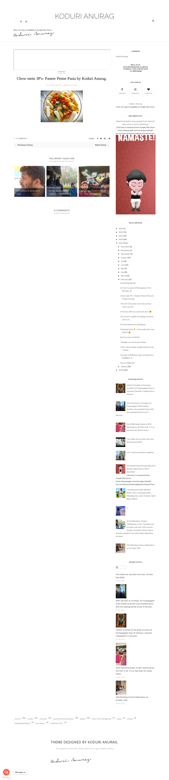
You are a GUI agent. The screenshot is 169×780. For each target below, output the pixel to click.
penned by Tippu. (56, 723)
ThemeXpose (16, 778)
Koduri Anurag (84, 16)
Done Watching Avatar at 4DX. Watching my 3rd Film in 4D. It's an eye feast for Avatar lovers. (141, 427)
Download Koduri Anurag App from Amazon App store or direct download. (141, 469)
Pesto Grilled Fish (127, 363)
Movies (82, 719)
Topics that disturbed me (101, 719)
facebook (122, 93)
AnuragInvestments (22, 723)
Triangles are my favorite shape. (133, 342)
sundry (30, 719)
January (124, 366)
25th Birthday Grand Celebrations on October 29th (132, 698)
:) (127, 508)
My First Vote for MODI (130, 337)
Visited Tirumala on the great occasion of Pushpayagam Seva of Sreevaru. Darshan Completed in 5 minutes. (134, 633)
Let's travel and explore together (140, 452)
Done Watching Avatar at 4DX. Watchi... (93, 192)
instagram (135, 93)
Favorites (43, 719)
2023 (121, 228)
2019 (121, 243)
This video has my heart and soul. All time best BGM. (134, 576)
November (125, 250)
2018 (121, 370)
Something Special (127, 283)
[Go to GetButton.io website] (6, 777)
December (125, 246)
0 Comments (21, 138)
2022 (121, 232)
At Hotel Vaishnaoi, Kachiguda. (133, 324)
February (124, 279)
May (122, 268)
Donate (130, 719)
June (123, 265)
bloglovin (148, 93)
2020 (121, 239)
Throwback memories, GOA (29, 192)
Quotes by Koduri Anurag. (63, 719)
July (122, 261)
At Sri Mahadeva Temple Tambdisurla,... (61, 192)
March (123, 276)
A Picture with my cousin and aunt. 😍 (135, 311)
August (124, 257)
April (123, 272)
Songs (119, 719)
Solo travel (40, 723)
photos (61, 72)
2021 (121, 236)
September (125, 254)
